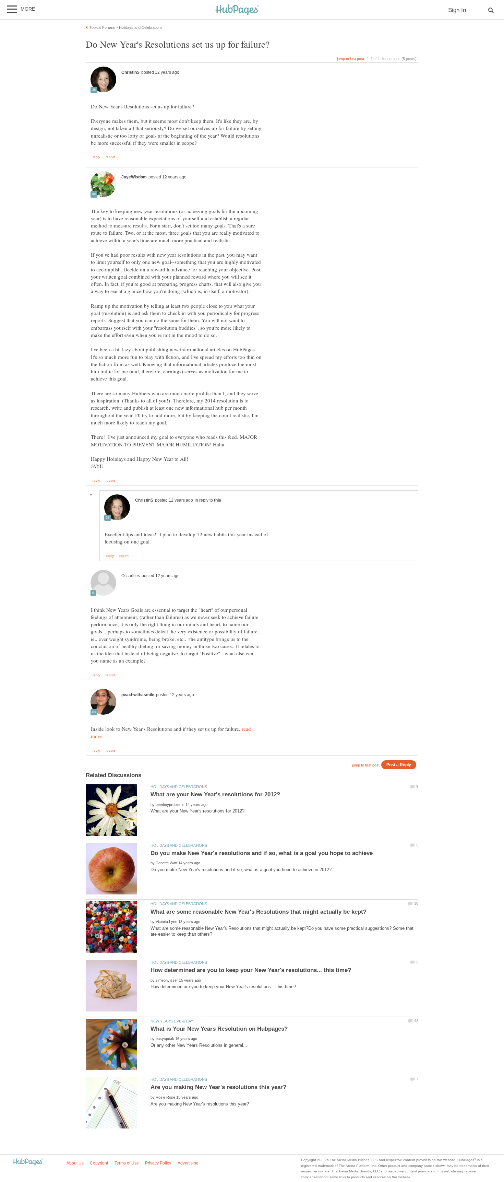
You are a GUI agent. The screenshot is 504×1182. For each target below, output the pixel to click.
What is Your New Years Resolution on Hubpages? (219, 1029)
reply (96, 157)
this (217, 500)
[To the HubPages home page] (28, 1162)
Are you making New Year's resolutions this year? (218, 1087)
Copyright (99, 1163)
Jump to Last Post (350, 59)
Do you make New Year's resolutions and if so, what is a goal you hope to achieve (262, 853)
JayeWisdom (134, 177)
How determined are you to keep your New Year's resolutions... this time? (251, 970)
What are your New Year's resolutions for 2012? (215, 794)
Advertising (188, 1163)
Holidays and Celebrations (179, 787)
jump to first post (366, 765)
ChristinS (130, 72)
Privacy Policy (158, 1163)
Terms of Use (127, 1163)
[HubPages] (237, 10)
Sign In (457, 10)
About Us (75, 1163)
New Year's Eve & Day (172, 1021)
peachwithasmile (137, 694)
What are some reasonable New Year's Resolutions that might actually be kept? (259, 912)
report (110, 157)
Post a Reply (398, 764)
